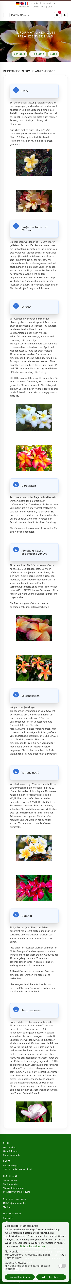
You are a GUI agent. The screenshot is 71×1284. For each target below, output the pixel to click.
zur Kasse (19, 53)
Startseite (8, 1218)
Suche (53, 53)
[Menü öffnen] (6, 15)
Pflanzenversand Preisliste (16, 1192)
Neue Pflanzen (10, 1151)
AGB (51, 7)
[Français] (26, 3)
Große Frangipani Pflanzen (34, 288)
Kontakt (34, 3)
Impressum (23, 7)
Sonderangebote (11, 1155)
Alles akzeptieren (51, 1277)
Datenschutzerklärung (32, 1246)
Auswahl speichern (20, 1277)
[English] (21, 3)
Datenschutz (39, 7)
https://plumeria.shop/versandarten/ (31, 728)
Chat (9, 1207)
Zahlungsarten (10, 1184)
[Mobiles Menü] (64, 15)
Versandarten (49, 3)
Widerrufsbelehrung (13, 1188)
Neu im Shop (9, 1147)
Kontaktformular (44, 528)
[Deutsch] (17, 3)
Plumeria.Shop (21, 15)
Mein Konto (38, 53)
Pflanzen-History (37, 378)
